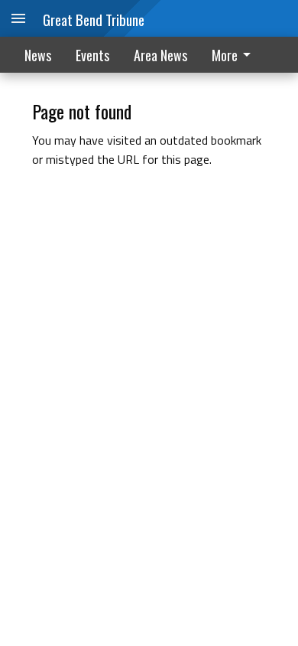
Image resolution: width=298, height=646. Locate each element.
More (225, 55)
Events (92, 55)
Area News (160, 55)
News (37, 55)
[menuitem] (235, 55)
